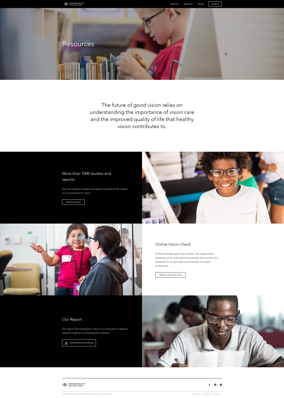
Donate (201, 4)
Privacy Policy (206, 394)
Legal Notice (196, 394)
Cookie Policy (216, 394)
